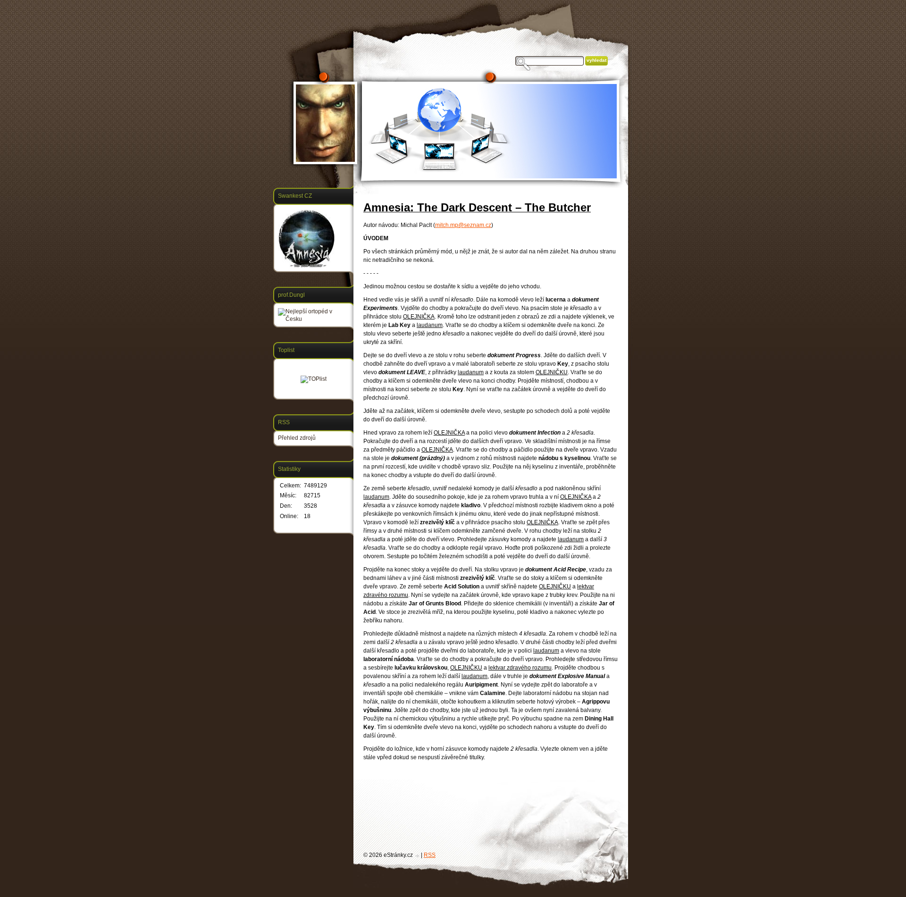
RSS (430, 855)
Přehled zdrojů (297, 438)
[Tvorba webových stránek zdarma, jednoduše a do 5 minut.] (417, 856)
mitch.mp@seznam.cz (463, 225)
